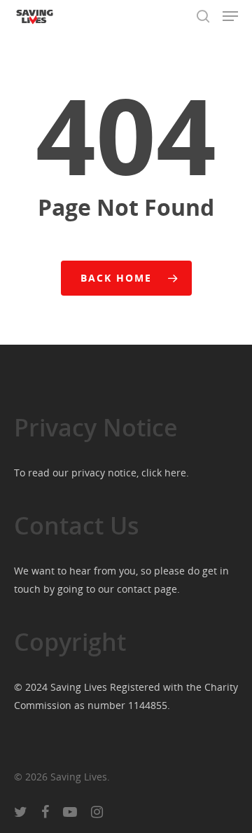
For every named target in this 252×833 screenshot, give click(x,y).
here (175, 472)
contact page (147, 589)
